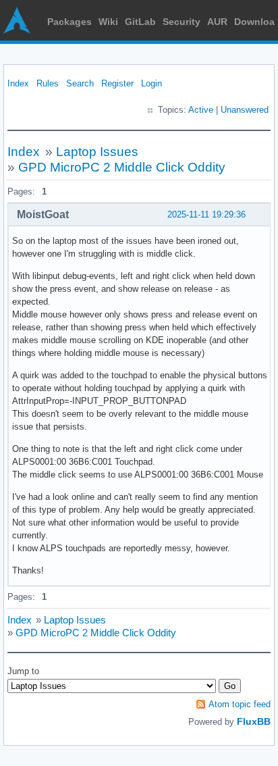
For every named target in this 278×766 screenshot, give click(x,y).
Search (80, 83)
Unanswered (245, 110)
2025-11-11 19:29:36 (206, 214)
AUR (217, 21)
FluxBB (254, 721)
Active (200, 110)
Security (181, 21)
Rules (47, 83)
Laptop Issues (97, 152)
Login (151, 83)
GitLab (140, 21)
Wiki (108, 21)
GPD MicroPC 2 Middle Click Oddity (121, 167)
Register (117, 83)
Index (18, 83)
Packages (69, 21)
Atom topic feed (239, 704)
